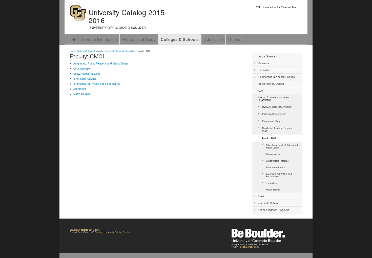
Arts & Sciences (267, 56)
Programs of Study (138, 39)
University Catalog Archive (117, 232)
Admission (213, 39)
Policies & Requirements (274, 113)
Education (264, 70)
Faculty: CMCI (269, 138)
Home (265, 7)
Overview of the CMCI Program (277, 106)
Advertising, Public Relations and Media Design (101, 63)
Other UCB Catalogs (93, 232)
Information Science (85, 78)
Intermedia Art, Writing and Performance (96, 83)
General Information (99, 39)
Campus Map (289, 7)
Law (260, 90)
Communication (82, 68)
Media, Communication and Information (116, 50)
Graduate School (268, 203)
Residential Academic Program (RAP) (277, 129)
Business (263, 63)
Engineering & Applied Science (276, 77)
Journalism (79, 89)
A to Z (274, 7)
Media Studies (81, 94)
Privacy (235, 246)
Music (261, 196)
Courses (235, 39)
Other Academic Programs (273, 210)
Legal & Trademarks (249, 246)
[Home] (74, 39)
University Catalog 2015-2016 (128, 16)
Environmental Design (271, 83)
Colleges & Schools (180, 39)
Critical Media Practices (86, 73)
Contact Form (76, 232)
